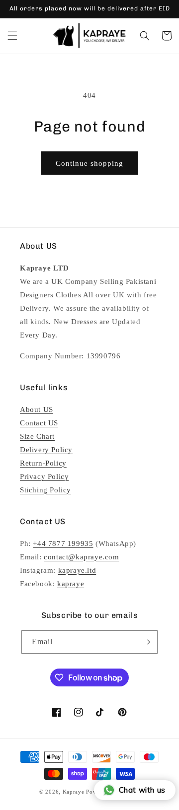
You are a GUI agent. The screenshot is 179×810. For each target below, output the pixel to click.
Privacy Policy (44, 476)
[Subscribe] (146, 642)
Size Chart (37, 436)
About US (36, 409)
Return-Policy (43, 463)
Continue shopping (89, 163)
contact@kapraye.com (81, 557)
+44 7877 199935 (63, 543)
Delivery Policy (46, 450)
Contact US (39, 423)
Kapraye (74, 792)
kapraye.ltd (77, 570)
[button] (12, 36)
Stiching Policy (45, 490)
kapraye (70, 584)
